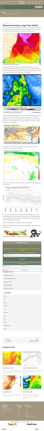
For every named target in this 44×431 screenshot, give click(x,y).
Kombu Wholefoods (23, 421)
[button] (2, 7)
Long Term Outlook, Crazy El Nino (10, 278)
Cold (5, 296)
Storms (5, 322)
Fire (4, 299)
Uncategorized (6, 325)
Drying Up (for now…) (8, 281)
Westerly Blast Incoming (8, 275)
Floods (5, 302)
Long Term (6, 312)
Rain (5, 315)
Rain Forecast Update (8, 285)
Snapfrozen (31, 421)
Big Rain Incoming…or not (9, 288)
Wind (5, 328)
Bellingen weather (21, 2)
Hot (4, 309)
